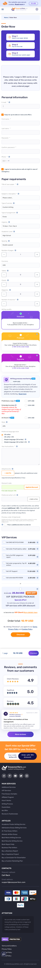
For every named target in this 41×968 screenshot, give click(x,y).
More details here (30, 612)
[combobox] (4, 161)
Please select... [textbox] (8, 198)
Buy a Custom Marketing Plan (12, 861)
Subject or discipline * (9, 194)
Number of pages (8, 250)
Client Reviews (13, 679)
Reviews (10, 701)
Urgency (5, 222)
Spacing (4, 241)
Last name (5, 128)
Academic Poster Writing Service (13, 824)
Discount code (7, 483)
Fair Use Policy (7, 952)
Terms (35, 627)
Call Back (6, 875)
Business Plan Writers (9, 848)
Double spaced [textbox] (8, 245)
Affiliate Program (8, 797)
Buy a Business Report (10, 851)
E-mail (4, 102)
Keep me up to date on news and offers (18, 115)
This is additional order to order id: (19, 525)
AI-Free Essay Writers (9, 831)
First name (5, 119)
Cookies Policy (27, 629)
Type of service (7, 203)
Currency (5, 261)
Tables (4, 270)
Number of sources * (9, 299)
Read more (22, 394)
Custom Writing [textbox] (8, 207)
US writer (7, 434)
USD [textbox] (4, 265)
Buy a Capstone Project (10, 854)
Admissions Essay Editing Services (14, 828)
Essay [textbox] (5, 216)
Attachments (6, 469)
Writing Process (7, 804)
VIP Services (6, 790)
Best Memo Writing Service (11, 838)
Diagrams (5, 290)
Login (37, 9)
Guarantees (6, 807)
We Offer (5, 810)
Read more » (20, 4)
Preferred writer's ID (9, 495)
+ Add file (8, 473)
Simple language (14, 439)
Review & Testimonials (10, 814)
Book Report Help (8, 844)
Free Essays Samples (9, 794)
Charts (4, 280)
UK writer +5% (9, 437)
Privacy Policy (13, 629)
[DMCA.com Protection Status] (11, 940)
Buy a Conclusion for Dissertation (14, 858)
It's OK (33, 3)
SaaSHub (10, 690)
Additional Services (9, 787)
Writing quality (7, 309)
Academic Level (7, 231)
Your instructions (8, 446)
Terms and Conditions (9, 946)
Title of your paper (8, 184)
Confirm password (8, 147)
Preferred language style (10, 431)
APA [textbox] (4, 426)
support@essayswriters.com (13, 882)
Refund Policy (6, 956)
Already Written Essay (9, 834)
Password (5, 138)
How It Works (6, 800)
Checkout (20, 635)
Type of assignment (8, 213)
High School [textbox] (7, 235)
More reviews (20, 734)
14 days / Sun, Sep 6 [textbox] (10, 226)
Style (3, 422)
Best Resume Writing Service (12, 841)
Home (6, 17)
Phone (4, 157)
